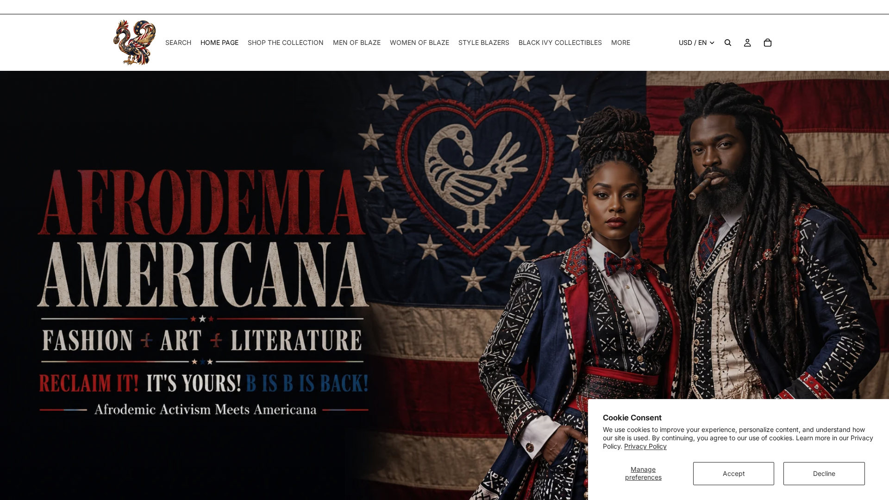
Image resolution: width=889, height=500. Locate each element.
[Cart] (768, 42)
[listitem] (621, 42)
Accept (734, 473)
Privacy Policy (645, 446)
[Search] (728, 42)
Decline (824, 473)
